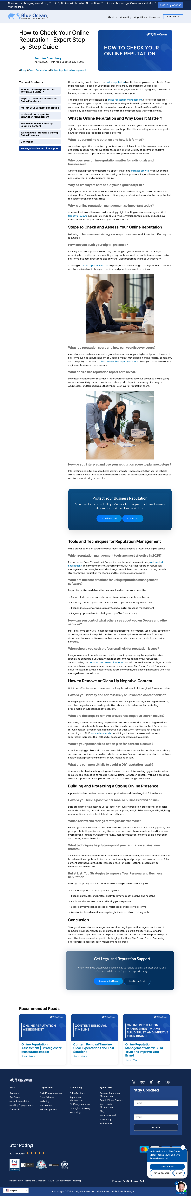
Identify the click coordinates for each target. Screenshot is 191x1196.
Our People (15, 1097)
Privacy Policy (16, 1180)
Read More (28, 1056)
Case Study (105, 1119)
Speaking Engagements (21, 1105)
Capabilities (140, 17)
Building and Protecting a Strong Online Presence (39, 134)
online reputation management (125, 99)
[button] (15, 1190)
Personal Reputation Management (110, 1094)
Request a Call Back (108, 981)
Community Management (107, 1106)
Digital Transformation (51, 1093)
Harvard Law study (101, 733)
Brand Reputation (38, 70)
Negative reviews (77, 216)
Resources (154, 17)
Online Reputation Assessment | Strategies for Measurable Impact (41, 1048)
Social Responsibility (19, 1101)
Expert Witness (47, 1097)
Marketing (44, 1101)
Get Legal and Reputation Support (40, 148)
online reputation (115, 82)
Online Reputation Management (68, 70)
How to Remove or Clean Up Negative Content (37, 125)
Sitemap (77, 1180)
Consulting (125, 17)
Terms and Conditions (35, 1180)
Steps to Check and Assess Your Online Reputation (39, 100)
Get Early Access (170, 5)
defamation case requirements (106, 662)
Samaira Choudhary (48, 58)
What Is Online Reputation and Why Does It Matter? (38, 91)
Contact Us (173, 16)
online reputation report (95, 265)
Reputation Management (76, 1099)
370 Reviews (17, 1153)
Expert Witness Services (111, 1100)
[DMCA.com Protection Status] (54, 1165)
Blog (23, 70)
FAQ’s (51, 1180)
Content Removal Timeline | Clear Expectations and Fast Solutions (93, 1048)
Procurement (46, 1105)
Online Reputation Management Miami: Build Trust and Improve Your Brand (144, 1050)
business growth (140, 170)
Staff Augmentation (80, 1104)
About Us (112, 17)
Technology (76, 1112)
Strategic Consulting (80, 1108)
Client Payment (63, 1180)
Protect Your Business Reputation (40, 107)
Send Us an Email (137, 981)
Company (14, 1093)
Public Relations (77, 1093)
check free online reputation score (119, 361)
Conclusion (27, 141)
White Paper (106, 1123)
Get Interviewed (108, 1115)
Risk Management (48, 1109)
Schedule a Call (109, 518)
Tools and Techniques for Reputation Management (35, 116)
